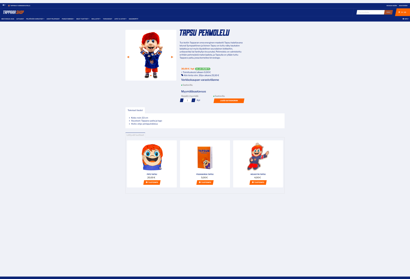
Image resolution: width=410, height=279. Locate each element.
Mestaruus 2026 (7, 19)
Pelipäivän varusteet (34, 19)
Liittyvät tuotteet (135, 135)
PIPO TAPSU (152, 174)
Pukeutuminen (67, 19)
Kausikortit (133, 19)
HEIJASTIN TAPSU (258, 174)
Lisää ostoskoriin (229, 101)
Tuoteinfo (153, 182)
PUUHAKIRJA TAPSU (205, 174)
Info (406, 19)
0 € (403, 12)
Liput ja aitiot (120, 19)
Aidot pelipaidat (53, 19)
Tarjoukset (107, 19)
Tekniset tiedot (135, 110)
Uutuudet (20, 19)
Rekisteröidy (403, 5)
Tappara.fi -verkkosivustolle (20, 5)
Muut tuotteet (82, 19)
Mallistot (96, 19)
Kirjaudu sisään (392, 5)
